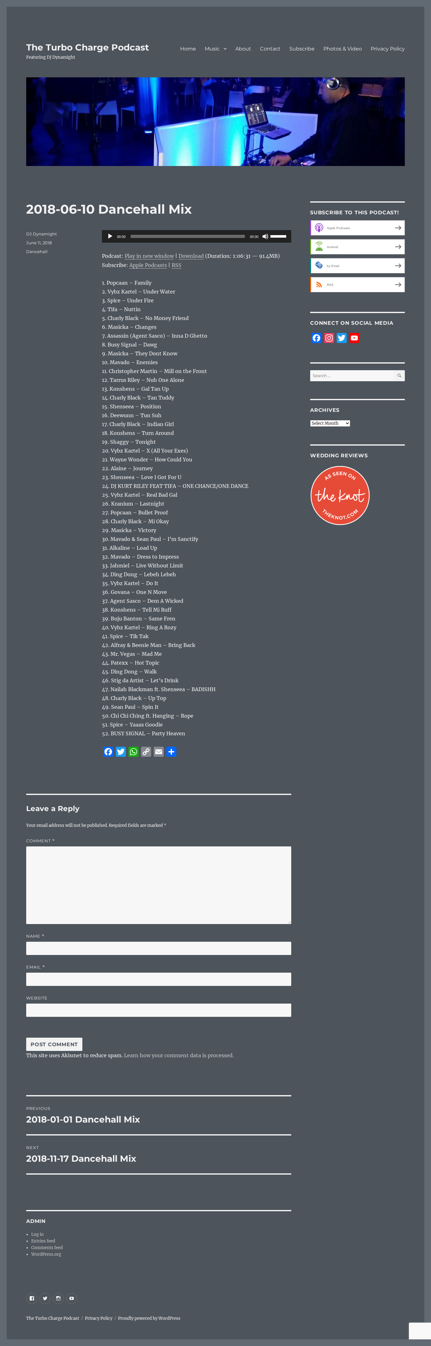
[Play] (110, 236)
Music (212, 49)
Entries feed (43, 1241)
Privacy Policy (388, 49)
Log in (37, 1234)
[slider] (279, 235)
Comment (40, 841)
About (243, 49)
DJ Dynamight (41, 233)
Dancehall (37, 251)
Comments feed (47, 1247)
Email (35, 967)
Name (35, 936)
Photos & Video (342, 49)
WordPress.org (46, 1254)
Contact (270, 49)
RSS (176, 265)
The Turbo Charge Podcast (87, 47)
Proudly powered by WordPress (149, 1318)
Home (188, 49)
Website (37, 997)
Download (191, 256)
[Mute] (265, 236)
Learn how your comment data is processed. (179, 1055)
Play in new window (149, 256)
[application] (196, 236)
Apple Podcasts (148, 265)
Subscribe (302, 49)
